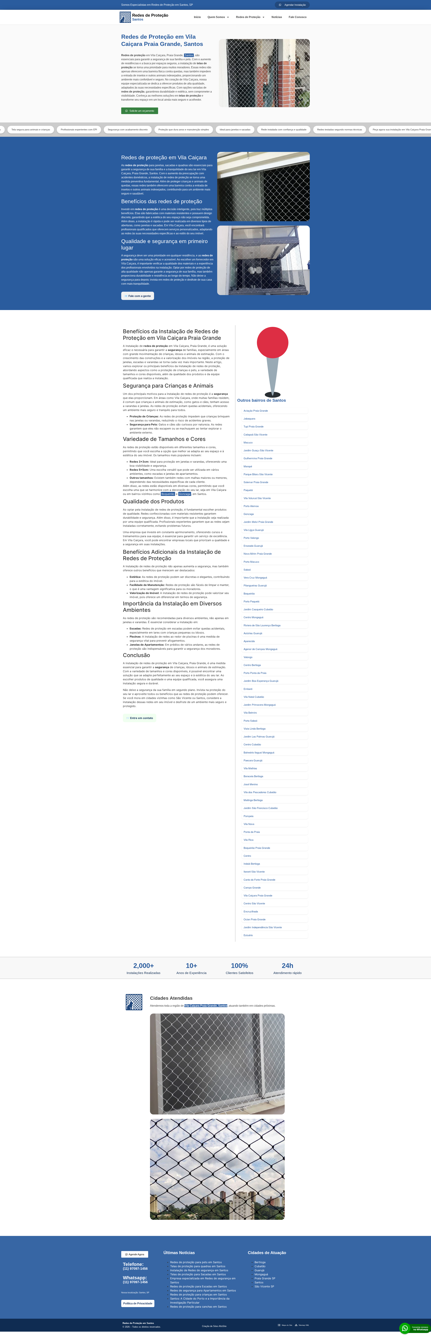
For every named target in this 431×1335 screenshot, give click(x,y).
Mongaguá (261, 1274)
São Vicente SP (264, 1286)
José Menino (251, 784)
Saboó (247, 569)
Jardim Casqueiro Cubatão (258, 609)
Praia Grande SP (265, 1278)
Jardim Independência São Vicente (263, 927)
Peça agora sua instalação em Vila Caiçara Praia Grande (338, 129)
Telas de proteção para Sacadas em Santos (198, 1274)
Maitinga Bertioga (253, 800)
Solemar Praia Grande (256, 482)
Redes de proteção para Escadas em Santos (198, 1286)
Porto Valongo (251, 537)
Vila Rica (248, 839)
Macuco (248, 442)
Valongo (248, 657)
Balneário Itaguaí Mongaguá (259, 752)
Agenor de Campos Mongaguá (260, 649)
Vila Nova (249, 824)
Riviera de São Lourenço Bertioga (262, 625)
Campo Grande (252, 887)
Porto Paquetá (251, 601)
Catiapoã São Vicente (255, 434)
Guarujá (259, 1270)
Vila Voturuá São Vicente (257, 498)
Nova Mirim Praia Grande (258, 553)
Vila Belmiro (250, 712)
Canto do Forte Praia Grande (259, 879)
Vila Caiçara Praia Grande (258, 895)
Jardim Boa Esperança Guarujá (261, 680)
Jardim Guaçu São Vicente (258, 450)
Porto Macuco (251, 561)
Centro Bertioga (252, 665)
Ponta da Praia (252, 832)
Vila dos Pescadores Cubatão (260, 792)
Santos (189, 55)
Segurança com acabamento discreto (63, 129)
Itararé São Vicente (254, 871)
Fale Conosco (298, 17)
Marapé (248, 466)
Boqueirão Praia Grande (257, 848)
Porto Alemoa (251, 506)
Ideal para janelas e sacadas (170, 129)
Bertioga (260, 1262)
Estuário (248, 935)
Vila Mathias (250, 768)
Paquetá (248, 490)
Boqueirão (167, 494)
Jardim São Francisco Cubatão (261, 808)
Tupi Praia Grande (253, 426)
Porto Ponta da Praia (255, 673)
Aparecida (249, 641)
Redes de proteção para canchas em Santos (198, 1306)
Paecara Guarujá (253, 760)
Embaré (248, 689)
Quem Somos (216, 17)
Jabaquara (249, 418)
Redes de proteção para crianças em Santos (198, 1294)
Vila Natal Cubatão (254, 696)
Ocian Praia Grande (255, 919)
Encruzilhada (251, 911)
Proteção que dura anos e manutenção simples (119, 129)
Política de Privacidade (137, 1303)
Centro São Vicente (254, 903)
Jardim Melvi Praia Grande (258, 522)
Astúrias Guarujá (253, 633)
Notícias (277, 17)
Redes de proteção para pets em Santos (196, 1262)
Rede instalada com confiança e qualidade (219, 129)
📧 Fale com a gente (137, 296)
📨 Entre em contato (139, 718)
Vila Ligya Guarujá (254, 530)
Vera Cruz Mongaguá (255, 577)
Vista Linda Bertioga (255, 728)
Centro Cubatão (252, 744)
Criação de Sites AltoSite (214, 1326)
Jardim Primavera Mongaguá (260, 704)
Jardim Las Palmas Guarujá (259, 736)
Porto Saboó (250, 720)
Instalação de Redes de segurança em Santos (199, 1270)
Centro (247, 855)
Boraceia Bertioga (253, 776)
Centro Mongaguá (253, 617)
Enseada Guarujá (253, 545)
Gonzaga (184, 494)
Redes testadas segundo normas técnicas (275, 129)
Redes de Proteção (248, 17)
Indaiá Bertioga (252, 863)
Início (197, 17)
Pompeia (248, 816)
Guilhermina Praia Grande (258, 458)
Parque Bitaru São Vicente (258, 474)
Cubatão (260, 1266)
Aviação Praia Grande (256, 410)
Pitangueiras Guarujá (255, 585)
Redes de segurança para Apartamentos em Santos (203, 1290)
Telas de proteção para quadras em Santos (197, 1266)
